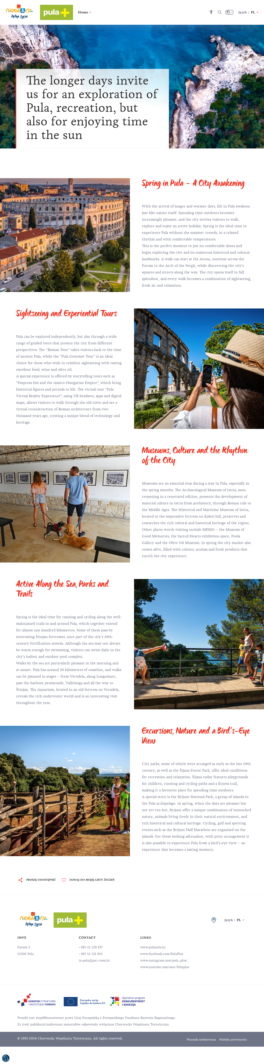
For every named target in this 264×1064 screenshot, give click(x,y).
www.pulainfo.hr (153, 947)
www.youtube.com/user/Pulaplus (164, 967)
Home (83, 12)
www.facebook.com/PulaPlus (161, 954)
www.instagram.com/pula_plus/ (164, 960)
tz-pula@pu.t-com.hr (94, 960)
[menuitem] (36, 1000)
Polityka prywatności (233, 1039)
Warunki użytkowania (201, 1039)
